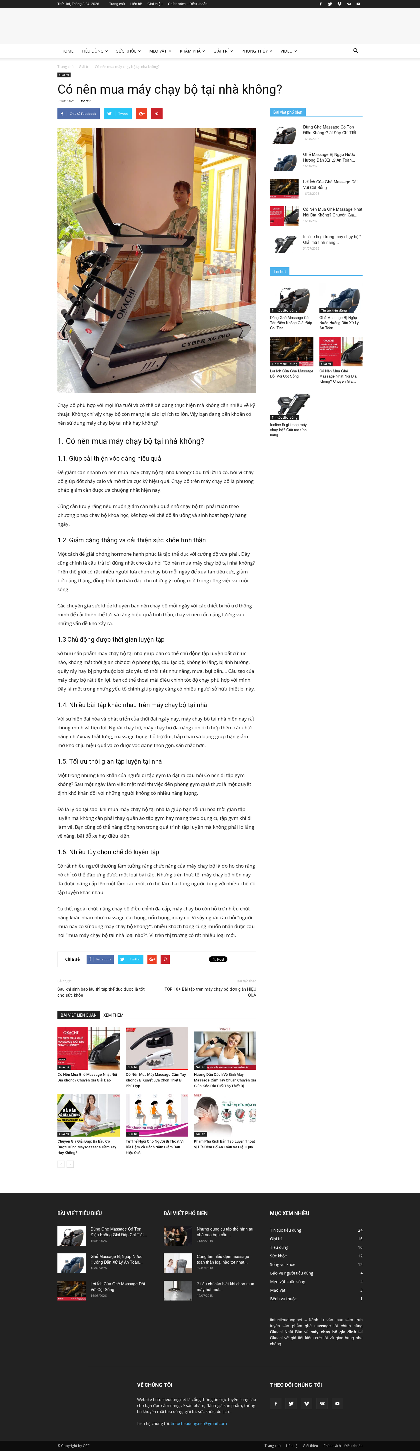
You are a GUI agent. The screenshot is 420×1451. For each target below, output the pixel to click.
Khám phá (190, 51)
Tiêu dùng (92, 51)
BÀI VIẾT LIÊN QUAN (79, 1015)
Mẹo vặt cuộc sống (287, 1281)
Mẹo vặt (158, 51)
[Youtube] (358, 4)
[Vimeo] (339, 4)
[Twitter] (330, 4)
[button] (356, 51)
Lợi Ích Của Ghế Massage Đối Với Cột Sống (291, 373)
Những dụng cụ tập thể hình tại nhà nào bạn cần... (225, 1231)
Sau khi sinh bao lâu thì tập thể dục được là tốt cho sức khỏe (101, 992)
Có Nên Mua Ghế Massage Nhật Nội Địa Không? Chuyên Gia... (332, 212)
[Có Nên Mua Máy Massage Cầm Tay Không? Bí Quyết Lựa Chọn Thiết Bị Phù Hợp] (157, 1048)
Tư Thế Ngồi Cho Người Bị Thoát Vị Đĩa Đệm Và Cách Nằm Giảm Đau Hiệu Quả (154, 1147)
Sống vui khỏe (282, 1264)
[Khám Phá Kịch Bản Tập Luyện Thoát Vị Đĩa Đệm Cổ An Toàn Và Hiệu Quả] (225, 1115)
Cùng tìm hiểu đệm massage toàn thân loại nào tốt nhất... (223, 1259)
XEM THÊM (113, 1015)
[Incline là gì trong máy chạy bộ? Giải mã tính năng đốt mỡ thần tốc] (284, 243)
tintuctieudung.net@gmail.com (199, 1423)
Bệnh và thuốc (283, 1298)
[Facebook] (320, 4)
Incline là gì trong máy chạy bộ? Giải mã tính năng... (332, 239)
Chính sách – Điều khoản (187, 4)
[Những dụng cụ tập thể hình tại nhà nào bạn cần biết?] (178, 1236)
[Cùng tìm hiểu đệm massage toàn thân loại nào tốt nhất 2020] (178, 1263)
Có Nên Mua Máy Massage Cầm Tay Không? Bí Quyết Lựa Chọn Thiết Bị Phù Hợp (156, 1080)
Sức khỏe (126, 51)
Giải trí (221, 51)
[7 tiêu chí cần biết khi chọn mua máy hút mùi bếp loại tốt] (178, 1291)
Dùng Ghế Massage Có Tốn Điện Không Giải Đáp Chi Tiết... (331, 129)
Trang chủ (117, 4)
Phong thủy (254, 51)
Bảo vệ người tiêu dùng (291, 1273)
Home (67, 51)
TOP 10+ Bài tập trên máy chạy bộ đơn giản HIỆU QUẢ (210, 992)
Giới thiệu (155, 4)
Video (287, 51)
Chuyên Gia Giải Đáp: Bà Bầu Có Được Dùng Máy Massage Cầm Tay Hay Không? (86, 1147)
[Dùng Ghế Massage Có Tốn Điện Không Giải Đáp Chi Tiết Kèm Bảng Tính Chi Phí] (284, 134)
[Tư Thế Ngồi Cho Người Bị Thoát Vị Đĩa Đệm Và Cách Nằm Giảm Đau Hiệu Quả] (157, 1115)
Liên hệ (136, 4)
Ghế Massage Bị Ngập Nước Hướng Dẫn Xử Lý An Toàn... (329, 157)
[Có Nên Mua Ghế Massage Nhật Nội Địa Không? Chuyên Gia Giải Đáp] (88, 1048)
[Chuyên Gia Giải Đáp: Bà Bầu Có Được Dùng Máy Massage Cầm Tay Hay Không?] (88, 1115)
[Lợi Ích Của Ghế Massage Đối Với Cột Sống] (284, 188)
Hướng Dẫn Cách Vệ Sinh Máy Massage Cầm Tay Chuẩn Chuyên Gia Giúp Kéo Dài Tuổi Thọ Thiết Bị (225, 1080)
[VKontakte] (349, 4)
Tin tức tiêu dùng (284, 310)
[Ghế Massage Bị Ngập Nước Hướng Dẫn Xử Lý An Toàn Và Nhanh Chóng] (284, 161)
